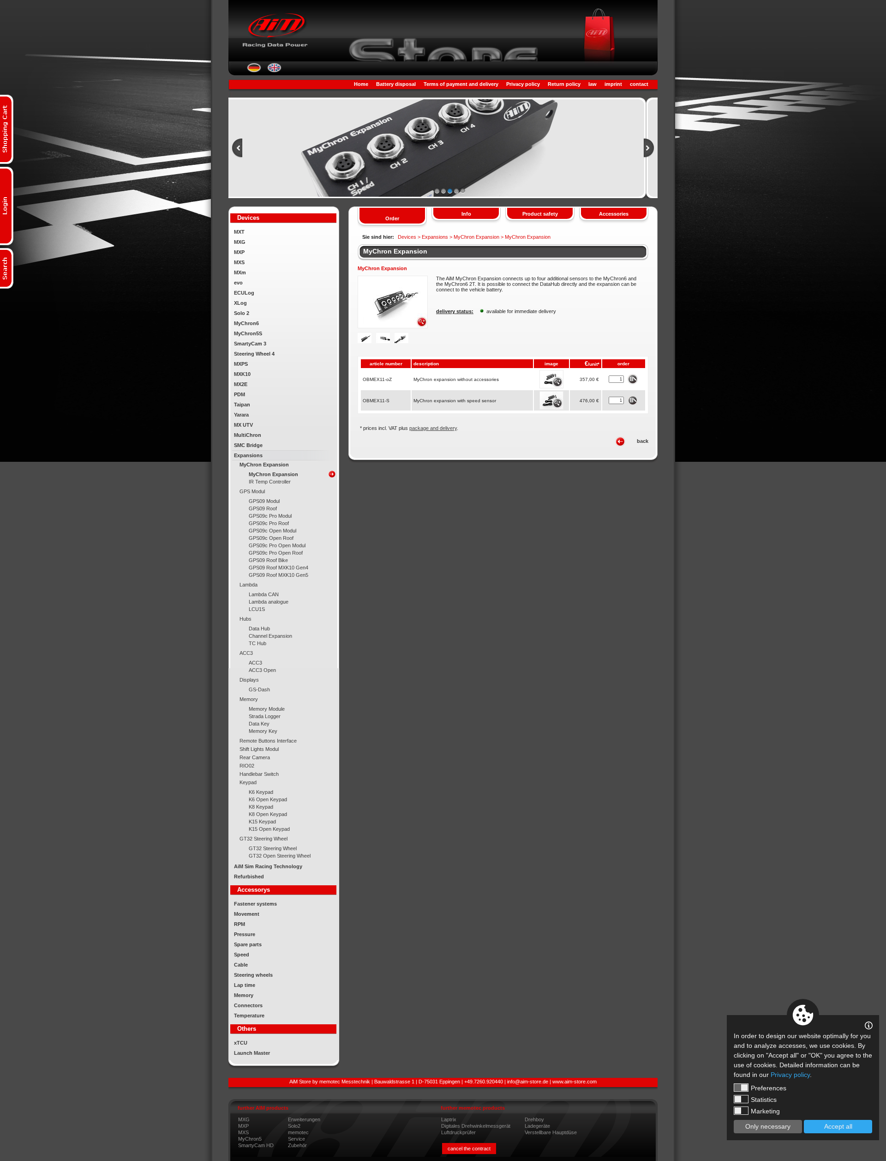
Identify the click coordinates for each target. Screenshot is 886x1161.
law (592, 84)
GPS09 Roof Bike (268, 560)
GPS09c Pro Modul (270, 516)
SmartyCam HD (256, 1145)
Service (296, 1139)
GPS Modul (252, 491)
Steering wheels (253, 975)
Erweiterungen (304, 1119)
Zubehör (297, 1145)
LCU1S (257, 609)
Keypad (248, 782)
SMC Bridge (248, 445)
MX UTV (243, 425)
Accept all (838, 1126)
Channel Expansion (270, 636)
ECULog (244, 293)
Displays (249, 680)
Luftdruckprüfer (458, 1132)
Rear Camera (254, 757)
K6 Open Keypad (268, 799)
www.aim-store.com (574, 1081)
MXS (239, 262)
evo (238, 282)
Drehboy (534, 1119)
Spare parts (248, 944)
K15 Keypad (262, 821)
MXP (239, 252)
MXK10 (242, 374)
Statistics (764, 1099)
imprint (613, 84)
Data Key (259, 723)
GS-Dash (259, 689)
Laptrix (448, 1119)
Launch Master (252, 1053)
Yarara (241, 414)
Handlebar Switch (259, 774)
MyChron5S (248, 333)
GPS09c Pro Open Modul (277, 545)
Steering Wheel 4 (254, 354)
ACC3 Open (262, 670)
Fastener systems (255, 904)
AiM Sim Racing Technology (268, 866)
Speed (241, 954)
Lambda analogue (268, 602)
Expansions (248, 455)
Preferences (768, 1088)
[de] (254, 70)
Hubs (245, 619)
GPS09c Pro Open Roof (276, 553)
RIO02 (246, 765)
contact (639, 84)
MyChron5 (250, 1139)
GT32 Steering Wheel (263, 838)
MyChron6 (246, 323)
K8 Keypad (261, 807)
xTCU (240, 1043)
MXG (239, 242)
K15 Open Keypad (269, 829)
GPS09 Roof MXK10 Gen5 (278, 575)
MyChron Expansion (264, 464)
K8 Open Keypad (268, 814)
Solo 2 (241, 313)
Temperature (249, 1015)
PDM (239, 394)
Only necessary (767, 1126)
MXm (240, 272)
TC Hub (257, 643)
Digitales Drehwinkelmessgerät (475, 1126)
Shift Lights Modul (259, 749)
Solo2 (294, 1126)
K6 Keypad (261, 792)
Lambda (248, 584)
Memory (248, 699)
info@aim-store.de (527, 1081)
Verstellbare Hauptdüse (551, 1132)
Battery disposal (396, 84)
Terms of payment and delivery (461, 84)
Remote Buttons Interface (268, 741)
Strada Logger (265, 716)
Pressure (244, 934)
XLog (240, 303)
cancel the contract (469, 1148)
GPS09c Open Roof (271, 538)
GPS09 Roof (263, 508)
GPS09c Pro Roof (269, 523)
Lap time (244, 985)
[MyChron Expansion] (393, 326)
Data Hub (259, 628)
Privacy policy (523, 84)
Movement (246, 914)
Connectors (248, 1005)
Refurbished (249, 876)
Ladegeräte (537, 1126)
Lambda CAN (264, 594)
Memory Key (263, 731)
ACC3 (246, 653)
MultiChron (247, 435)
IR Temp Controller (270, 481)
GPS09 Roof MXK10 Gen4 (278, 567)
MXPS (241, 364)
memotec (298, 1132)
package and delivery (433, 428)
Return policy (564, 84)
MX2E (240, 384)
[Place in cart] (632, 378)
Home (361, 84)
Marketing (765, 1111)
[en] (274, 70)
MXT (239, 232)
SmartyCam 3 (250, 343)
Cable (241, 965)
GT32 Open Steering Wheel (280, 856)
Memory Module (267, 709)
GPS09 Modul (264, 501)
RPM (239, 924)
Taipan (242, 404)
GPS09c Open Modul (272, 530)
